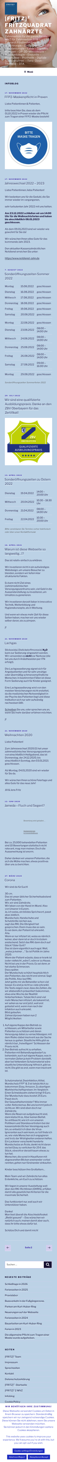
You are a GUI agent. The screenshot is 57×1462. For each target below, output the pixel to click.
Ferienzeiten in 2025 (16, 1289)
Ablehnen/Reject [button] (17, 1457)
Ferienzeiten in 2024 (16, 1317)
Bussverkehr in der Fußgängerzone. (24, 1301)
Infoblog (10, 1396)
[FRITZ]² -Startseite (16, 1384)
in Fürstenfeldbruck (31, 832)
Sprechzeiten (12, 1368)
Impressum (11, 1362)
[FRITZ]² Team (13, 1356)
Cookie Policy (12, 1401)
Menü (30, 71)
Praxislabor (11, 1295)
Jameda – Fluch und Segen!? (25, 805)
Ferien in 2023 (13, 1329)
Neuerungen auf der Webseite (21, 1312)
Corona (10, 880)
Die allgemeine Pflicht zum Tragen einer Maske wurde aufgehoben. (27, 1336)
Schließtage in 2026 (16, 1284)
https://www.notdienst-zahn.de (22, 258)
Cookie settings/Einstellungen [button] (28, 1451)
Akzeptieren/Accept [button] (39, 1457)
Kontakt (9, 1373)
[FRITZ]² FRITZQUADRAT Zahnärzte (28, 25)
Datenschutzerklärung (17, 1379)
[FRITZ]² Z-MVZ (14, 1390)
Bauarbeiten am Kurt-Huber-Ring (23, 1323)
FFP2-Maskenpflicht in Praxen (26, 97)
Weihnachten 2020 (18, 735)
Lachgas (11, 643)
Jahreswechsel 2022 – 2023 (24, 183)
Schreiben (10, 709)
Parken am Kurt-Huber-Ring (20, 1306)
